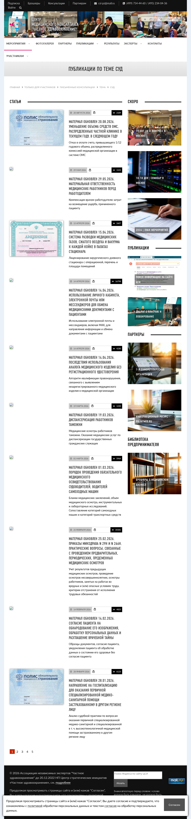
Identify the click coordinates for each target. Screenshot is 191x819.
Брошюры (34, 3)
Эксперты (131, 43)
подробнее (63, 782)
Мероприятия (16, 43)
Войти (11, 7)
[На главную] (145, 19)
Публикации (85, 43)
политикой (95, 795)
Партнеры (65, 43)
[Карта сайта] (169, 19)
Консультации (56, 3)
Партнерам (79, 3)
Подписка (14, 3)
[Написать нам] (161, 19)
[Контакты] (177, 19)
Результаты (111, 43)
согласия (110, 805)
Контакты (155, 43)
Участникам (15, 56)
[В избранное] (153, 19)
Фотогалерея (45, 43)
